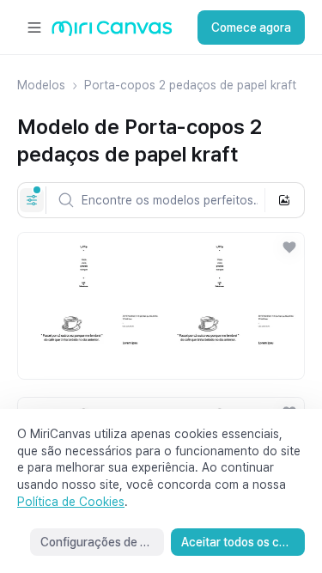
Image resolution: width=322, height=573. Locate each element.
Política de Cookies (71, 502)
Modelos (41, 85)
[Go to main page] (112, 32)
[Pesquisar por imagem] (284, 200)
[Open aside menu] (34, 27)
